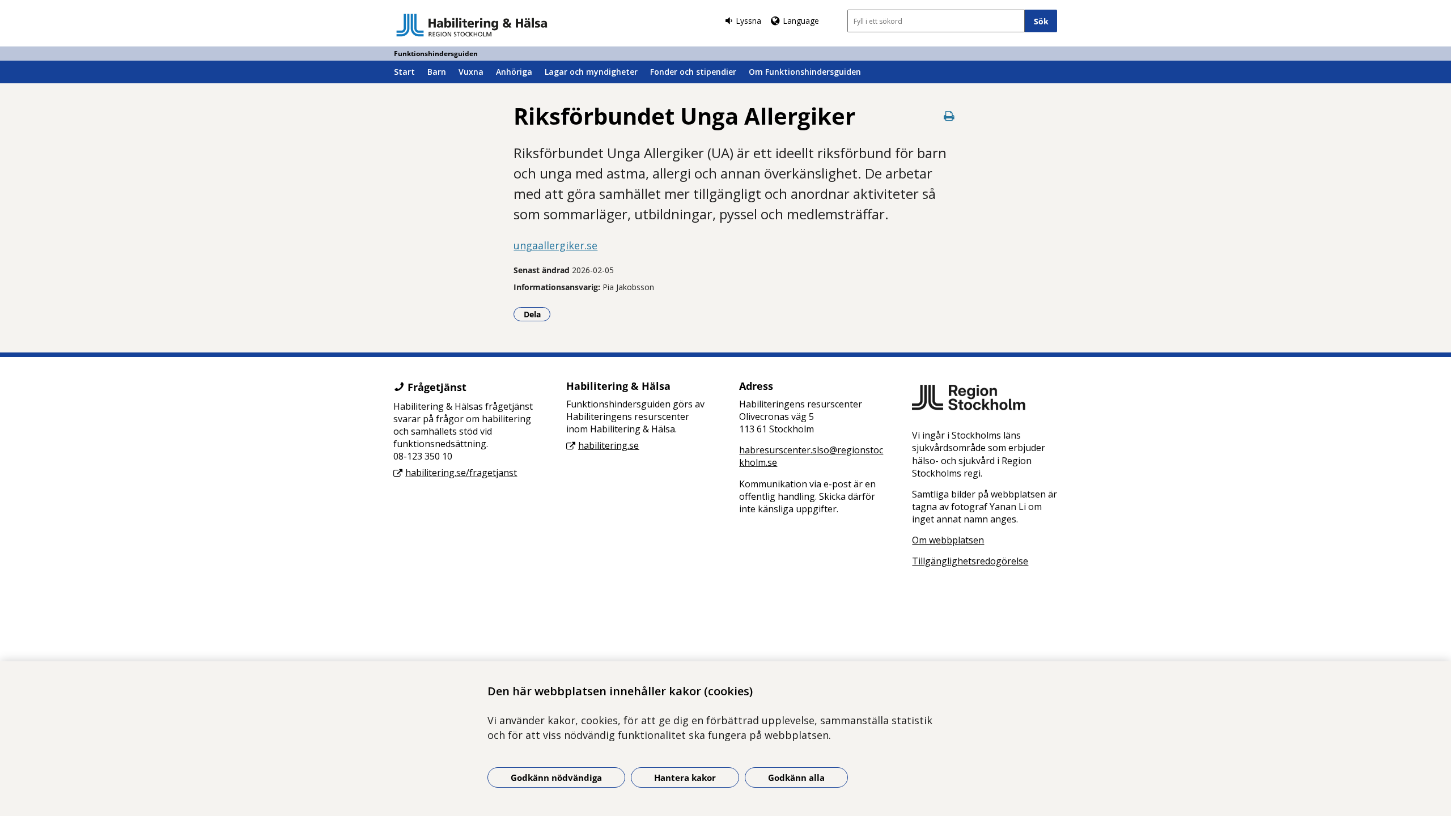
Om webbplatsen (948, 540)
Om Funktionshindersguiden (805, 71)
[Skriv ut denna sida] (949, 116)
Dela (537, 314)
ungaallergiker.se (555, 245)
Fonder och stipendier (693, 71)
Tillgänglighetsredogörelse (970, 561)
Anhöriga (514, 71)
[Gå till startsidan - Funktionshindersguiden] (472, 25)
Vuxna (471, 71)
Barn (436, 71)
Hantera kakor (685, 777)
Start (404, 71)
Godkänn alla (796, 777)
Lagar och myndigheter (591, 71)
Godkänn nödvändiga (556, 777)
